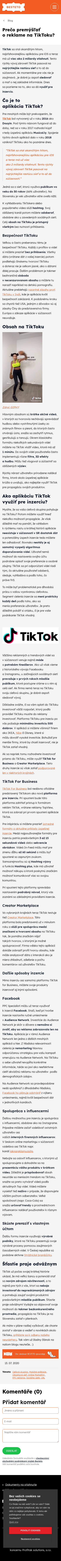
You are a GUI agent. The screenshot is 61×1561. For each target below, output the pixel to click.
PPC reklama (18, 1377)
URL (43, 1377)
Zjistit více (13, 1522)
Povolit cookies (30, 1530)
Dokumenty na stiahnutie (21, 1484)
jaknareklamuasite (21, 1151)
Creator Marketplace (20, 917)
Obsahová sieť (19, 1374)
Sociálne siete (33, 1377)
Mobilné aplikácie (37, 1372)
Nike (18, 733)
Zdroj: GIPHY (10, 407)
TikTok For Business (14, 788)
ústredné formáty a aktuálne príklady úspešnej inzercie (28, 828)
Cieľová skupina (20, 1372)
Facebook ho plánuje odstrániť (21, 1093)
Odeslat (11, 1450)
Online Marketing (36, 1374)
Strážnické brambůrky (38, 1255)
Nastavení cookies (30, 1539)
